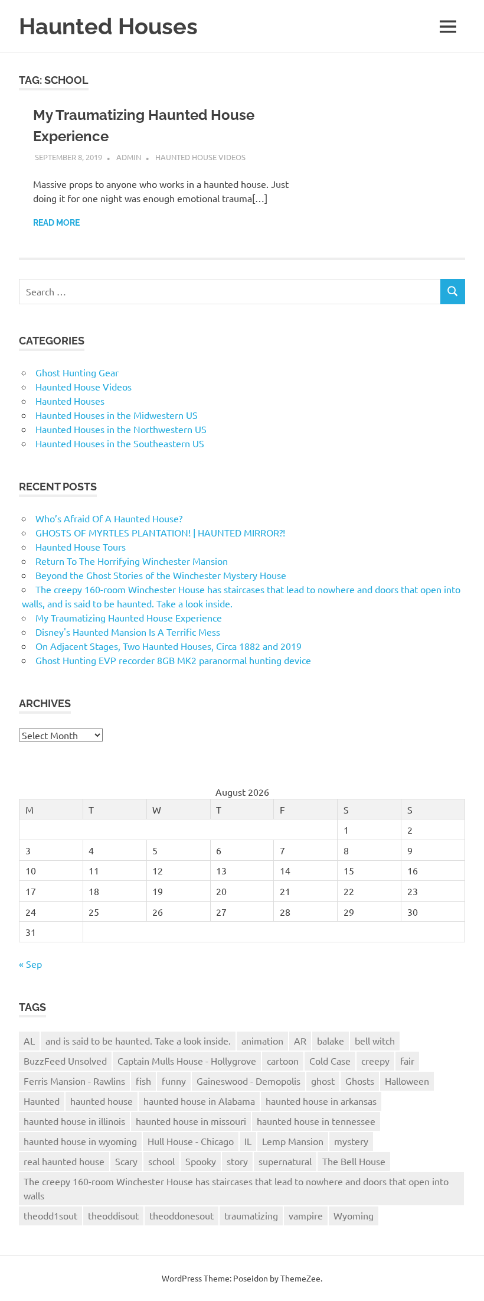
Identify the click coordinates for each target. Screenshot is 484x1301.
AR (300, 1040)
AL (29, 1040)
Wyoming (353, 1215)
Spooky (200, 1161)
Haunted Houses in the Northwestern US (121, 429)
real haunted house (64, 1161)
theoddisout (113, 1215)
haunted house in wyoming (80, 1141)
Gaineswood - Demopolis (248, 1081)
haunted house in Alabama (199, 1101)
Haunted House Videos (200, 157)
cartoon (283, 1060)
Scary (126, 1161)
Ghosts (359, 1081)
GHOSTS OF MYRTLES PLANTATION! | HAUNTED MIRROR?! (160, 532)
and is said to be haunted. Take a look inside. (138, 1040)
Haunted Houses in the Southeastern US (119, 443)
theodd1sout (50, 1215)
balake (330, 1040)
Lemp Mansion (292, 1141)
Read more (56, 222)
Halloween (407, 1081)
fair (407, 1060)
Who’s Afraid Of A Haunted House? (108, 518)
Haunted (42, 1101)
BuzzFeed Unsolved (65, 1060)
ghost (323, 1081)
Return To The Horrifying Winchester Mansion (131, 561)
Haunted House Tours (80, 546)
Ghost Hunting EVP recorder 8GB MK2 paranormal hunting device (173, 660)
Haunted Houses (108, 26)
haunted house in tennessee (316, 1121)
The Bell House (353, 1161)
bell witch (375, 1040)
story (237, 1161)
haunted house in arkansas (321, 1101)
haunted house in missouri (191, 1121)
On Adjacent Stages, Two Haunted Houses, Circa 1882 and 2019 (168, 646)
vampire (306, 1215)
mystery (351, 1141)
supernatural (285, 1161)
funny (174, 1081)
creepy (375, 1060)
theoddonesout (181, 1215)
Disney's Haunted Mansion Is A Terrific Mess (127, 632)
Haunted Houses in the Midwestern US (116, 415)
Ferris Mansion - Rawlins (74, 1081)
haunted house (101, 1101)
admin (128, 157)
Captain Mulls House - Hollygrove (186, 1060)
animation (262, 1040)
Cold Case (330, 1060)
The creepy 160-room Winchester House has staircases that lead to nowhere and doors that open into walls (236, 1188)
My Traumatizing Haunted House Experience (128, 617)
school (161, 1161)
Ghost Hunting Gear (77, 372)
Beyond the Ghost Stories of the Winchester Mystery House (160, 575)
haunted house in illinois (74, 1121)
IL (247, 1141)
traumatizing (251, 1215)
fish (143, 1081)
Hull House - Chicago (191, 1141)
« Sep (30, 964)
